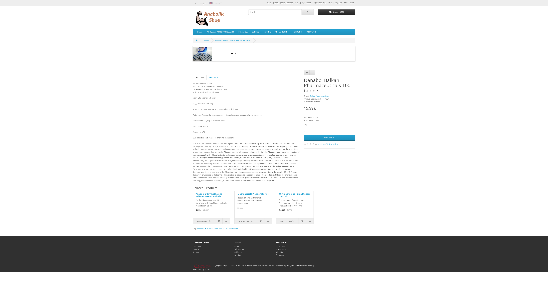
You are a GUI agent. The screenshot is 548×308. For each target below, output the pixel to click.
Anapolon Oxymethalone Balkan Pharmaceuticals (209, 195)
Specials (237, 255)
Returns (196, 249)
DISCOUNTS (311, 32)
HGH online (230, 266)
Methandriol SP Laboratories (253, 193)
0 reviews (321, 144)
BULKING (255, 32)
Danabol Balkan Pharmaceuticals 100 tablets (233, 40)
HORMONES (297, 32)
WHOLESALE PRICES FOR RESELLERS (220, 32)
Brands (237, 246)
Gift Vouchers (239, 249)
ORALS (199, 32)
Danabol (200, 228)
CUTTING (267, 32)
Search (206, 40)
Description (199, 77)
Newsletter (280, 255)
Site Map (196, 252)
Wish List (279, 252)
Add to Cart (329, 137)
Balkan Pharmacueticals (319, 96)
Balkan (208, 228)
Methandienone (232, 228)
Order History (281, 249)
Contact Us (197, 246)
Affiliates (237, 252)
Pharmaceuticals (218, 228)
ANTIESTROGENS (281, 32)
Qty (305, 124)
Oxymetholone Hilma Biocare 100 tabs (294, 195)
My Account (280, 246)
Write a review (332, 144)
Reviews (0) (213, 77)
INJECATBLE (243, 32)
